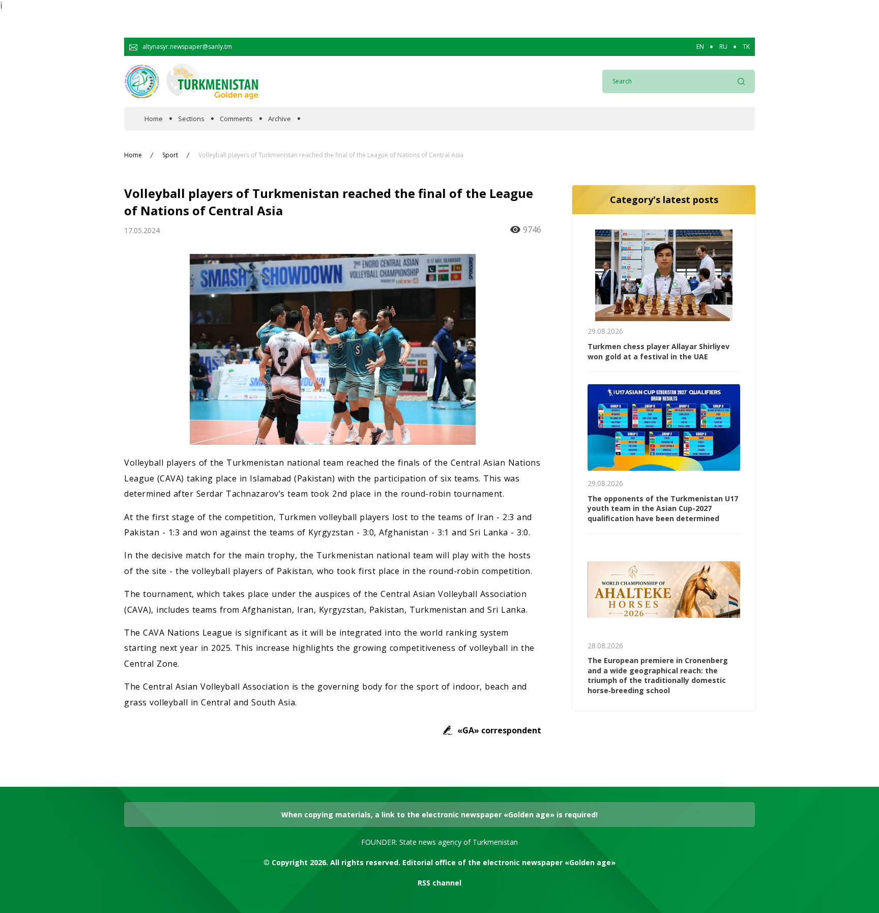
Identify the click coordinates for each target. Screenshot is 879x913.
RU (723, 47)
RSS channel (439, 883)
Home (153, 119)
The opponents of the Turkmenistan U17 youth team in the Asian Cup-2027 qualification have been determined (663, 508)
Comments (236, 119)
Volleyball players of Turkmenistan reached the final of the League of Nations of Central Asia (330, 155)
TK (746, 47)
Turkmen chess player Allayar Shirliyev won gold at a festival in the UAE (658, 351)
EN (700, 47)
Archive (279, 119)
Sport (170, 155)
